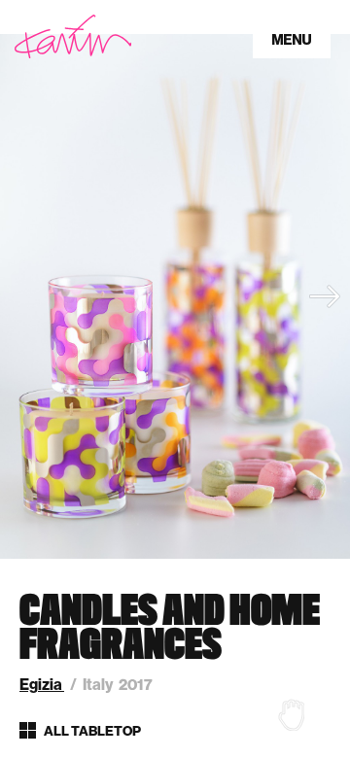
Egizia (41, 684)
